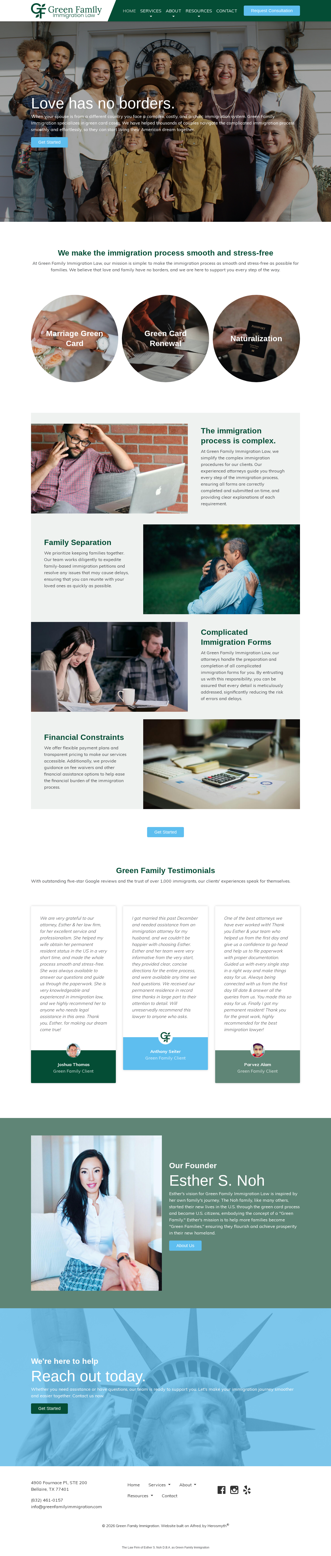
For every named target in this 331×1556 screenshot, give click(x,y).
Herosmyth (218, 1525)
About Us (185, 1245)
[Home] (66, 10)
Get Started (165, 832)
